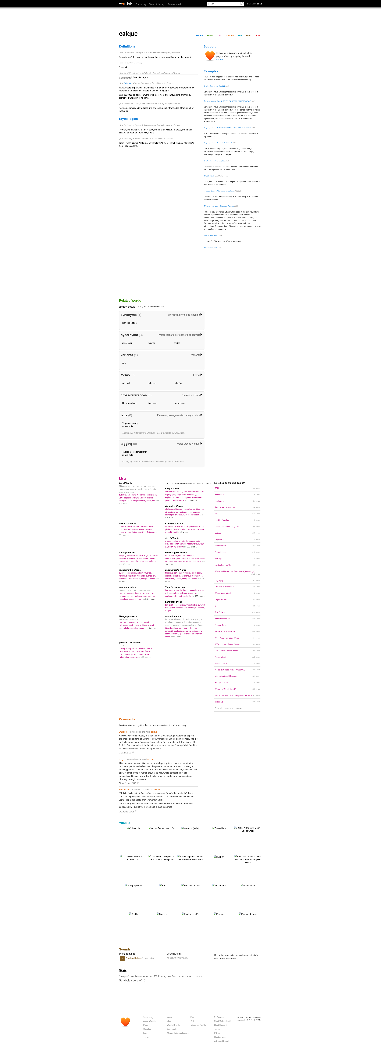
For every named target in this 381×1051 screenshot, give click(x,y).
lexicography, (151, 494)
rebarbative (193, 578)
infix (154, 500)
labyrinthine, (180, 555)
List (219, 35)
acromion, (188, 630)
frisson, (139, 558)
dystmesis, (124, 622)
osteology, (183, 627)
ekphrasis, (169, 508)
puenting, (174, 540)
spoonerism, (181, 604)
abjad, (130, 500)
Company (148, 1017)
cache (168, 636)
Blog (169, 1020)
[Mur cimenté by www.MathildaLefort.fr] (219, 885)
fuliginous (151, 532)
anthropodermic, (172, 633)
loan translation (129, 322)
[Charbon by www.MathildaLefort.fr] (162, 913)
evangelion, (151, 575)
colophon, (177, 575)
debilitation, (185, 590)
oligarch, (184, 491)
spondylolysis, (185, 633)
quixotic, (123, 572)
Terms (217, 1028)
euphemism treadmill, (174, 497)
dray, (152, 593)
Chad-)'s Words (127, 552)
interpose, (200, 529)
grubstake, (141, 555)
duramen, (139, 593)
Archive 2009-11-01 (211, 235)
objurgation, (181, 511)
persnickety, (182, 558)
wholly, (201, 526)
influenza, (148, 572)
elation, (142, 529)
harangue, (123, 575)
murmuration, (197, 575)
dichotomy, (197, 630)
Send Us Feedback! (222, 1020)
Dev (192, 1017)
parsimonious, (137, 654)
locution (151, 342)
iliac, (195, 627)
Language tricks (173, 601)
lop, (178, 590)
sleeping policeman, (127, 555)
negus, (132, 599)
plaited (153, 578)
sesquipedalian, (139, 500)
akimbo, (183, 543)
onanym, (123, 500)
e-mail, (182, 540)
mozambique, (171, 526)
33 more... (123, 581)
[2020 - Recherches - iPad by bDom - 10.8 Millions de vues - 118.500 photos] (162, 827)
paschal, (123, 593)
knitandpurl (124, 789)
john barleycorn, (142, 561)
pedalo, (153, 558)
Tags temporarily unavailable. (130, 425)
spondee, (135, 628)
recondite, (141, 575)
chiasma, (178, 508)
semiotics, (190, 555)
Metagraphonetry (128, 616)
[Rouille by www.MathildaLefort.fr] (133, 913)
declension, (170, 596)
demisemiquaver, (172, 491)
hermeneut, (187, 575)
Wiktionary (128, 83)
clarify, (129, 648)
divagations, (170, 511)
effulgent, (145, 578)
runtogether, (170, 607)
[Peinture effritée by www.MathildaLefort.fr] (190, 913)
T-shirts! (146, 1037)
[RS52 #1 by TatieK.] (219, 856)
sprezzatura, (174, 593)
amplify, (122, 648)
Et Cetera (219, 1017)
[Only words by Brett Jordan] (133, 827)
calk (124, 362)
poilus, (189, 511)
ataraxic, (196, 511)
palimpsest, (124, 625)
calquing (178, 383)
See (240, 35)
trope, (137, 625)
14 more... (186, 532)
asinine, (132, 558)
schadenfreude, (146, 526)
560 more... (192, 546)
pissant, (198, 593)
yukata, (191, 593)
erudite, (136, 526)
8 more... (147, 657)
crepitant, (179, 514)
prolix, (202, 491)
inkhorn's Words (127, 523)
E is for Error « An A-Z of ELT (214, 86)
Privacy (217, 1032)
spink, (152, 625)
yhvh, (187, 540)
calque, (122, 561)
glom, (193, 529)
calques (151, 383)
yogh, (132, 625)
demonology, (192, 494)
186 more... (170, 564)
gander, (149, 555)
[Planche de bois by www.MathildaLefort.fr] (247, 913)
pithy (199, 561)
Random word (174, 4)
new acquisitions (127, 587)
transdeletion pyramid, (195, 604)
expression (127, 342)
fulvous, (187, 514)
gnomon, (169, 500)
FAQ (145, 1032)
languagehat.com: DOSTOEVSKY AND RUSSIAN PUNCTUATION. (227, 101)
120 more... (124, 503)
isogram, (201, 607)
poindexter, (175, 543)
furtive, (130, 526)
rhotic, (149, 500)
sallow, (140, 572)
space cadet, (195, 540)
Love (257, 35)
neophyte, (130, 561)
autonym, (123, 494)
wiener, (180, 526)
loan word (152, 403)
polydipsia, (178, 561)
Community (141, 4)
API (192, 1020)
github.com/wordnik (199, 1024)
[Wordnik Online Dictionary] (126, 3)
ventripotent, (198, 508)
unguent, (188, 497)
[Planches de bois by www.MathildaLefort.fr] (190, 885)
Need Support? (220, 1024)
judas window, (141, 596)
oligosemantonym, (132, 497)
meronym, (141, 494)
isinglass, (193, 561)
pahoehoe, (194, 526)
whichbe (123, 731)
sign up (131, 306)
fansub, (196, 543)
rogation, (131, 593)
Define (199, 35)
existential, (170, 555)
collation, (151, 596)
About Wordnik (149, 1020)
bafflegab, (178, 572)
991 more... (124, 535)
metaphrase (179, 403)
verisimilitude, (194, 491)
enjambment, (196, 590)
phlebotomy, (185, 529)
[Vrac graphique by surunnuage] (133, 885)
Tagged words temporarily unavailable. (134, 453)
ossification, (179, 630)
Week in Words (209, 176)
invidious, (169, 561)
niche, (191, 627)
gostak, (147, 622)
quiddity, (169, 575)
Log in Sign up (254, 3)
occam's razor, (135, 651)
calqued (126, 383)
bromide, (123, 526)
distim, (127, 628)
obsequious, (132, 572)
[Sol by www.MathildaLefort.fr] (162, 885)
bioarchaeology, (172, 627)
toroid (175, 532)
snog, (167, 540)
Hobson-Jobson (129, 403)
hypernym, (132, 494)
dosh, (121, 628)
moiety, (146, 593)
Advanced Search (221, 1041)
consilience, (200, 558)
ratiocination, (125, 657)
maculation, (133, 532)
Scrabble (125, 980)
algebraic (187, 596)
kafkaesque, (133, 529)
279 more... (170, 517)
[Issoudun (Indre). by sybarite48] (190, 827)
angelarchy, (182, 494)
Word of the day (156, 4)
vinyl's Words (172, 537)
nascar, (190, 543)
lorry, (167, 543)
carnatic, (123, 596)
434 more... (151, 599)
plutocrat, (123, 532)
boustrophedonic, (136, 622)
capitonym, (193, 607)
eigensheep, (197, 497)
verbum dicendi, (146, 497)
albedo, (178, 578)
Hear (248, 35)
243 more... (193, 500)
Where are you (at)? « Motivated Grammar (219, 206)
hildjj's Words (172, 488)
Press (145, 1024)
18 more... (127, 564)
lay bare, (143, 648)
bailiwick (139, 599)
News (169, 1017)
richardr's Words (174, 505)
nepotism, (132, 575)
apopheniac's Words (175, 569)
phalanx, (169, 529)
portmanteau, (182, 607)
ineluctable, (170, 578)
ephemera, (124, 578)
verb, (121, 497)
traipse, (176, 529)
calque (219, 59)
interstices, (124, 599)
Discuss (229, 35)
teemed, (179, 596)
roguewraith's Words (130, 569)
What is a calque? (210, 247)
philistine (152, 561)
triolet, (186, 561)
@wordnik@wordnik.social (178, 1032)
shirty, (185, 578)
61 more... (178, 636)
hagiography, (171, 494)
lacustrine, (142, 532)
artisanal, (191, 558)
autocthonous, (135, 578)
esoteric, (149, 529)
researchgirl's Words (176, 552)
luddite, (146, 558)
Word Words (125, 483)
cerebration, (197, 572)
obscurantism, (125, 654)
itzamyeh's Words (174, 523)
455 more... (200, 596)
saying (177, 342)
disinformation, (147, 651)
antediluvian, (171, 558)
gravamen (135, 657)
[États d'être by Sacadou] (219, 827)
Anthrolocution (173, 616)
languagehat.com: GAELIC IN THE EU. (218, 143)
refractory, (187, 572)
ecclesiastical (179, 500)
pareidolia (195, 514)
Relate (210, 35)
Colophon (147, 1028)
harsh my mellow (175, 546)
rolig (121, 759)
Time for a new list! (175, 587)
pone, (186, 526)
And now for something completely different (219, 191)
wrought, (169, 532)
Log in (122, 306)
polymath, (123, 529)
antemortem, (197, 633)
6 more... (152, 628)
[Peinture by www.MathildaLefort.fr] (219, 913)
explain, (135, 648)
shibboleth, (145, 625)
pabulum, (131, 596)
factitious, (169, 572)
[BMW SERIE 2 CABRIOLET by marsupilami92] (133, 857)
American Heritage (134, 958)
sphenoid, (169, 630)
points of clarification (130, 642)
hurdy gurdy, (170, 590)
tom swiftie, (170, 604)
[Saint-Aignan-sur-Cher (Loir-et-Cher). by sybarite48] (247, 828)
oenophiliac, (187, 508)
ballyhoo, (184, 593)
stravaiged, (170, 514)
